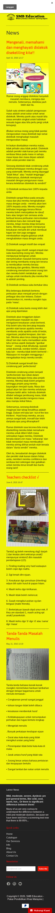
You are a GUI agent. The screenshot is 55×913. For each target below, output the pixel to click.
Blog (8, 848)
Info (8, 845)
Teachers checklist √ (22, 477)
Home (9, 834)
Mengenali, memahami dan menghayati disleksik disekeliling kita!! (27, 47)
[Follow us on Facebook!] (9, 884)
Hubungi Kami (41, 910)
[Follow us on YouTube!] (20, 884)
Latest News (12, 789)
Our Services (13, 841)
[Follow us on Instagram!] (15, 884)
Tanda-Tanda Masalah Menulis (24, 636)
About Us (11, 852)
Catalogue (11, 837)
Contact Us (12, 855)
